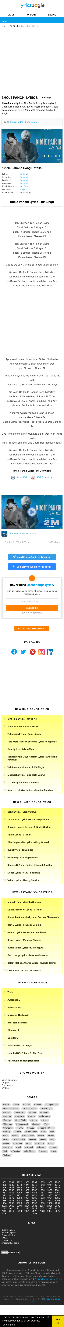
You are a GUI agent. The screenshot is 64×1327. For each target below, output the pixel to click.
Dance (32, 1116)
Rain (29, 1143)
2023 (42, 1211)
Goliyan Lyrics (23, 857)
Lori (52, 1132)
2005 (27, 1205)
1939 (11, 1185)
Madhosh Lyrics (26, 774)
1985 (57, 1198)
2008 (50, 1205)
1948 (19, 1187)
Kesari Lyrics (24, 940)
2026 (4, 1213)
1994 (4, 1203)
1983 (42, 1198)
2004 (19, 1205)
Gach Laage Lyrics (27, 955)
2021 (26, 1211)
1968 (49, 1192)
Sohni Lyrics (22, 811)
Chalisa (7, 1112)
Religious (40, 1143)
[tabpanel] (32, 338)
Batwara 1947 (14, 1007)
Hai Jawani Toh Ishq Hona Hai (23, 1060)
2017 (57, 1208)
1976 (49, 1195)
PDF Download (44, 477)
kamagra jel (52, 1165)
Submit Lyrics (8, 1230)
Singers (5, 1082)
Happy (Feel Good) (47, 1128)
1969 (57, 1192)
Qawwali (18, 1143)
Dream (45, 1120)
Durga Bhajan (52, 1105)
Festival (36, 1124)
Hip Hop (7, 1132)
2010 (3, 1208)
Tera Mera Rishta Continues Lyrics (32, 741)
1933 (26, 1182)
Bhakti (6, 1105)
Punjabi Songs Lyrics (45, 1279)
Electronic (8, 1124)
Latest (12, 14)
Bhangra (44, 1112)
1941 (26, 1185)
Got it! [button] (58, 1321)
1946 (4, 1187)
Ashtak (27, 1105)
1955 (11, 1190)
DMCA (4, 1237)
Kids (44, 1132)
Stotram (43, 1151)
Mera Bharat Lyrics (22, 726)
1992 (49, 1200)
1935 (42, 1182)
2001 (57, 1203)
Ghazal (31, 1128)
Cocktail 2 (12, 1037)
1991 (42, 1200)
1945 (57, 1185)
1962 (3, 1192)
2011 (11, 1208)
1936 (49, 1182)
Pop (52, 1140)
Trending (50, 14)
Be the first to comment (32, 628)
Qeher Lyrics (23, 872)
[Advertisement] (32, 61)
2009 (57, 1205)
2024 (49, 1211)
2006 (34, 1205)
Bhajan (38, 1105)
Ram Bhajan (47, 1109)
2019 (11, 1211)
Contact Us (6, 1240)
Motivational (29, 1136)
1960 (49, 1190)
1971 (11, 1195)
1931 (11, 1182)
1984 (49, 1198)
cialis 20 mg (6, 1165)
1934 (34, 1182)
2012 (19, 1208)
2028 (34, 1213)
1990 (34, 1200)
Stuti (54, 1151)
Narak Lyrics (19, 834)
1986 (4, 1200)
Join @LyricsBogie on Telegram (34, 557)
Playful (23, 189)
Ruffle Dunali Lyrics (25, 947)
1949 (26, 1187)
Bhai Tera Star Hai (17, 1022)
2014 (34, 1208)
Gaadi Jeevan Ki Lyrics (24, 909)
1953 (57, 1187)
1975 (42, 1195)
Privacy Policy (8, 1235)
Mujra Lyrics (24, 902)
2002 (4, 1205)
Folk (46, 1124)
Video (20, 122)
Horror (18, 1132)
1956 (19, 1190)
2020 (19, 1211)
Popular (31, 14)
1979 (11, 1198)
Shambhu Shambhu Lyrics (33, 917)
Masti (15, 1136)
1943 (42, 1185)
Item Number (31, 1132)
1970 (3, 1195)
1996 (19, 1203)
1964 (19, 1192)
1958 (34, 1190)
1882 (3, 1182)
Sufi (5, 1151)
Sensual (29, 1147)
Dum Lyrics (21, 749)
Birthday (7, 1116)
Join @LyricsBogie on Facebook (33, 566)
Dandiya (7, 1120)
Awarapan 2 (13, 999)
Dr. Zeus (24, 186)
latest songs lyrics (40, 585)
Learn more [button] (9, 1324)
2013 (26, 1208)
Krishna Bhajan (30, 1109)
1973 (26, 1195)
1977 (57, 1195)
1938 (4, 1185)
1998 (34, 1203)
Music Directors (9, 1080)
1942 (34, 1185)
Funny (20, 1128)
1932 (19, 1182)
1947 (11, 1187)
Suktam (7, 1155)
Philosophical (19, 1140)
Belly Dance (45, 1116)
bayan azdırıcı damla (28, 1165)
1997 (26, 1203)
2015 (42, 1208)
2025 (57, 1211)
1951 (42, 1187)
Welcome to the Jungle (19, 1045)
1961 (57, 1190)
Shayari (54, 1147)
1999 (42, 1203)
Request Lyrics (8, 1232)
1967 (42, 1192)
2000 (50, 1203)
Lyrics (13, 122)
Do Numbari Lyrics (28, 819)
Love (6, 1136)
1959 (42, 1190)
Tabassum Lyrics (24, 734)
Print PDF (21, 477)
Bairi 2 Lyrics (24, 924)
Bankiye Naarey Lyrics (29, 827)
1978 (3, 1198)
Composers (7, 1085)
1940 (19, 1185)
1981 (26, 1198)
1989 (26, 1200)
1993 (57, 1200)
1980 (19, 1198)
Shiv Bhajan (30, 1151)
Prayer (6, 1143)
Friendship (8, 1128)
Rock (52, 1143)
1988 (19, 1200)
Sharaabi (41, 1147)
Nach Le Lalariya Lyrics (30, 790)
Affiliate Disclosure (10, 1243)
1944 (49, 1185)
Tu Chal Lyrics (23, 782)
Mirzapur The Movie (18, 1015)
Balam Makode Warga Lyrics (31, 962)
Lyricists (5, 1088)
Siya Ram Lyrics (22, 718)
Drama (34, 1120)
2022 (34, 1211)
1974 (34, 1195)
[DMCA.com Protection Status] (10, 1253)
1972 (19, 1195)
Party (6, 1140)
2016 (49, 1208)
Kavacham (20, 1112)
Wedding (16, 1151)
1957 (26, 1190)
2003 (11, 1205)
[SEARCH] (61, 20)
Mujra (41, 1136)
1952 (49, 1187)
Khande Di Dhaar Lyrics (29, 865)
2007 (42, 1205)
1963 (11, 1192)
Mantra (33, 1112)
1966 (34, 1192)
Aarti (17, 1105)
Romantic (8, 1147)
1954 (4, 1190)
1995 (11, 1203)
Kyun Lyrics (20, 849)
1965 (26, 1192)
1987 (11, 1200)
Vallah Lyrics (23, 880)
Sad (19, 1147)
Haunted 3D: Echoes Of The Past (24, 1053)
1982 (34, 1198)
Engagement (23, 1124)
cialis (14, 1165)
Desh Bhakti (21, 1120)
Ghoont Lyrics (26, 932)
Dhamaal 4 (13, 1030)
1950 (34, 1187)
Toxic (10, 992)
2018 (3, 1211)
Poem (43, 1140)
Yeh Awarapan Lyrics (25, 767)
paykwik (42, 1165)
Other (51, 1136)
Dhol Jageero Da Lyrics (28, 842)
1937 (57, 1182)
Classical (20, 1116)
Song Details (31, 122)
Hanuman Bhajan (11, 1109)
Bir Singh (24, 174)
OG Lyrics (24, 970)
